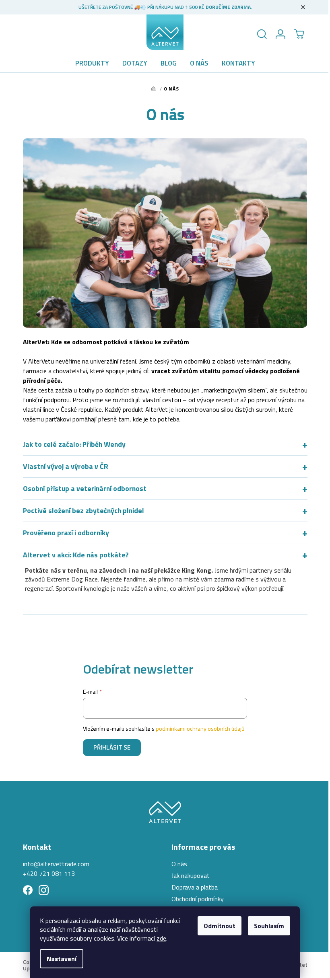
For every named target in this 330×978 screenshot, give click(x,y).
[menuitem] (92, 63)
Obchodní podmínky (195, 899)
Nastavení (61, 959)
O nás (176, 864)
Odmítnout (219, 926)
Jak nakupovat (188, 875)
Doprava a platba (192, 887)
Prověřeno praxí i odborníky (162, 533)
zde (161, 938)
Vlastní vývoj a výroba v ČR (162, 466)
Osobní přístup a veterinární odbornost (162, 488)
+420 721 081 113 (46, 873)
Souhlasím (269, 926)
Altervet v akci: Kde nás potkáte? (162, 555)
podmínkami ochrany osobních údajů (197, 728)
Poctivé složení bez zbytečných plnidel (162, 511)
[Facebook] (25, 890)
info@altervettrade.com (53, 864)
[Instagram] (40, 890)
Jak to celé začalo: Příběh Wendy (162, 444)
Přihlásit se (109, 747)
